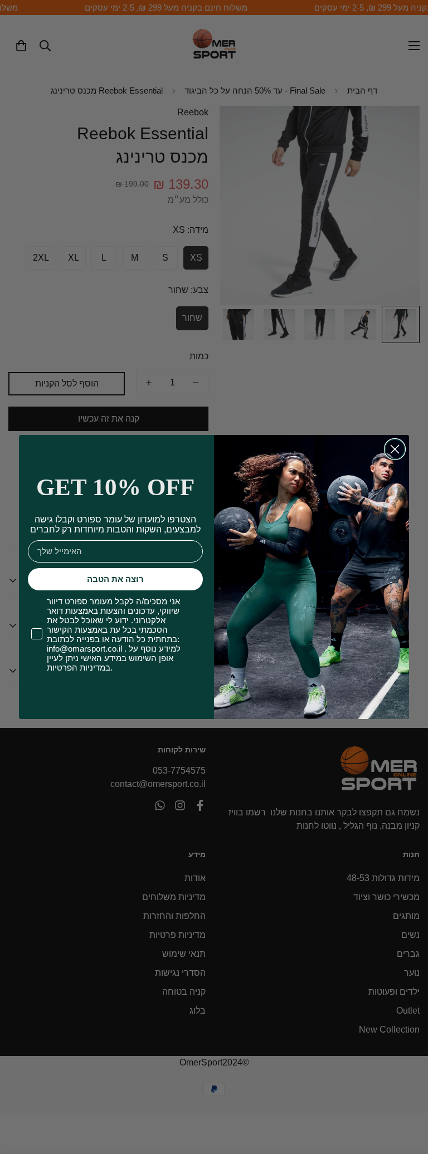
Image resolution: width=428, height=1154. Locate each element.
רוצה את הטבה (115, 579)
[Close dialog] (395, 449)
